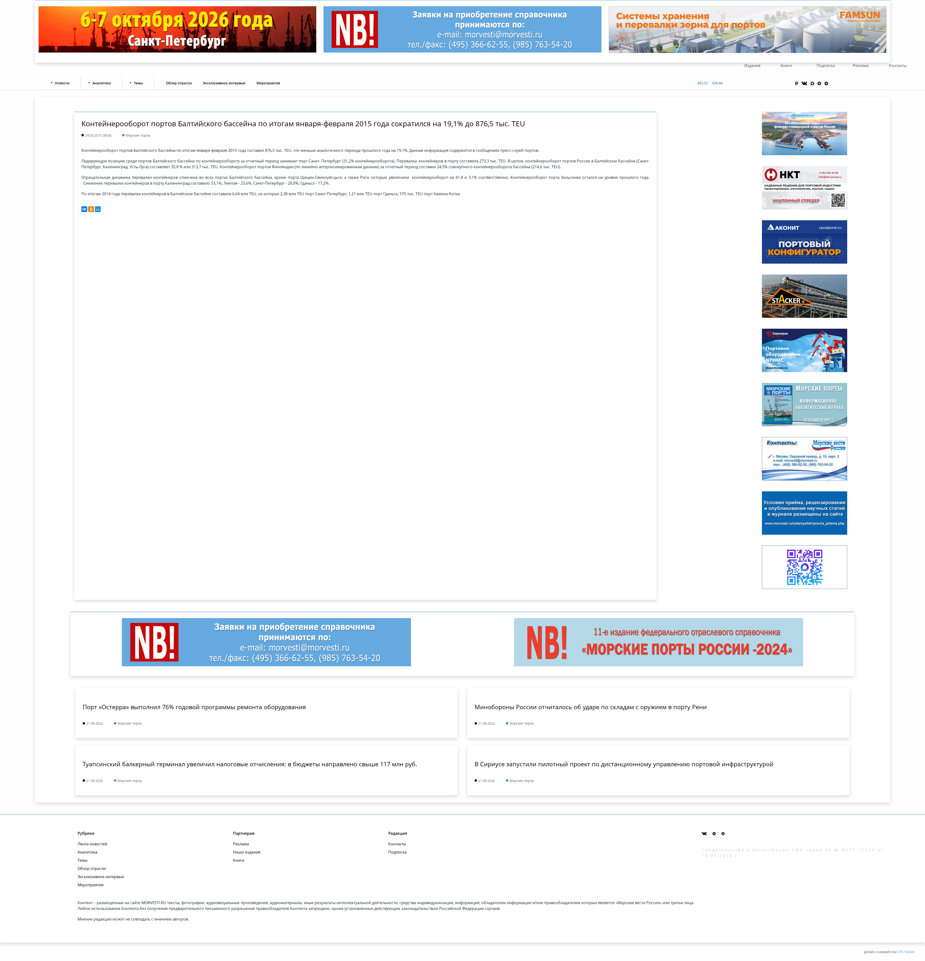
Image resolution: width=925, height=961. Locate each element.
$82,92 (702, 83)
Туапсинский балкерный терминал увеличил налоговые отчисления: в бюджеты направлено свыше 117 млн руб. (250, 764)
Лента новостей (92, 844)
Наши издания (246, 852)
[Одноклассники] (91, 209)
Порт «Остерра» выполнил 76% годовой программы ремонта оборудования (194, 707)
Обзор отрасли (179, 83)
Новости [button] (62, 83)
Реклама (861, 65)
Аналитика (87, 852)
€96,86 (717, 83)
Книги (786, 65)
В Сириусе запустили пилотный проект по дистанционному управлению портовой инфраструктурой (624, 764)
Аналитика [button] (101, 83)
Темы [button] (138, 83)
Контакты (897, 65)
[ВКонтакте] (84, 209)
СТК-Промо (906, 951)
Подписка (826, 65)
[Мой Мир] (98, 209)
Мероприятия (268, 83)
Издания (752, 65)
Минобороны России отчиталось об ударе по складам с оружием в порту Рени (591, 707)
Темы (82, 860)
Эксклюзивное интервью (224, 83)
